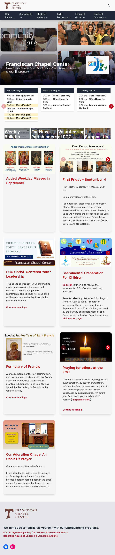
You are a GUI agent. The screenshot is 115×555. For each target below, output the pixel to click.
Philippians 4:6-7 (81, 399)
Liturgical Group (80, 16)
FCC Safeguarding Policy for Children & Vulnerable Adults (35, 532)
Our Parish (8, 16)
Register (67, 284)
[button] (111, 106)
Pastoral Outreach (99, 16)
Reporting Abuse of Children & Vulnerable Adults (30, 535)
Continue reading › (16, 307)
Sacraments (25, 14)
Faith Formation (62, 16)
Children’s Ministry (42, 16)
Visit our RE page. (72, 318)
